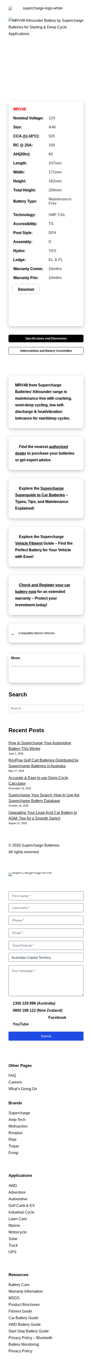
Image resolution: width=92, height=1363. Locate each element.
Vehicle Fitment (28, 543)
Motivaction (18, 1126)
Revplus (15, 1133)
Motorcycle (17, 1232)
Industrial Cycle (21, 1212)
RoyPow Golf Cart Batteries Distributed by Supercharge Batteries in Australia (43, 763)
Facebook (56, 1017)
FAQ (12, 1076)
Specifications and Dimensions (46, 338)
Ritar (12, 1139)
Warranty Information (25, 1291)
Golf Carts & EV (21, 1206)
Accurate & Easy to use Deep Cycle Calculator (38, 780)
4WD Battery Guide (24, 1324)
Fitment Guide (20, 1311)
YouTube (20, 1024)
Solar (12, 1239)
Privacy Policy (20, 1351)
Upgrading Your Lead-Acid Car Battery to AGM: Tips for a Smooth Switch (42, 815)
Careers (15, 1082)
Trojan (13, 1146)
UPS (12, 1252)
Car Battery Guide (23, 1318)
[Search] (46, 708)
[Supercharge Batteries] (40, 13)
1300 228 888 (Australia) (33, 1003)
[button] (81, 13)
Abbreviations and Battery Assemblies (46, 350)
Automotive (17, 1199)
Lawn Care (17, 1219)
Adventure (17, 1192)
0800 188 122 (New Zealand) (37, 1010)
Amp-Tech (16, 1120)
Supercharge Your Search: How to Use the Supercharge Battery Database (43, 798)
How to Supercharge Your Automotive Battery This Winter (39, 746)
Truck (13, 1245)
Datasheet (26, 289)
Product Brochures (24, 1305)
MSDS (14, 1298)
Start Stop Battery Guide (28, 1331)
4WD (12, 1186)
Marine (14, 1225)
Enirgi (13, 1153)
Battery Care (18, 1285)
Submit (46, 1036)
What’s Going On (22, 1089)
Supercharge (19, 1113)
